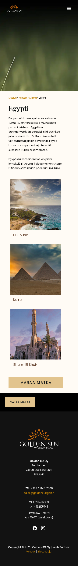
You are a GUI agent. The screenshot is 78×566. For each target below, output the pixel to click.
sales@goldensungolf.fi (39, 493)
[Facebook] (34, 528)
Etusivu (13, 97)
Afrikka (33, 97)
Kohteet (23, 97)
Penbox (30, 551)
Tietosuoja (45, 551)
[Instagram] (43, 528)
